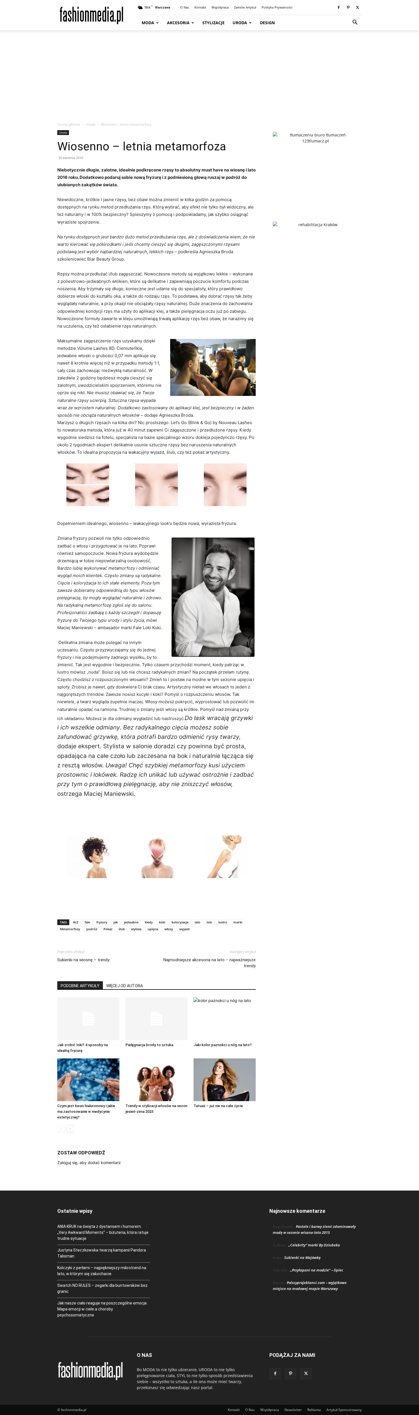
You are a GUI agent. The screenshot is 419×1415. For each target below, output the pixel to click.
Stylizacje (213, 22)
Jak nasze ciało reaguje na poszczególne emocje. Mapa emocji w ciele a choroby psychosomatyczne (102, 1309)
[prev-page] (60, 1128)
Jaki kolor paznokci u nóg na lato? (223, 1045)
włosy (168, 929)
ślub (122, 929)
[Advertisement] (209, 79)
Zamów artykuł (245, 7)
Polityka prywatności (277, 7)
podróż (91, 929)
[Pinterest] (348, 7)
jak (115, 922)
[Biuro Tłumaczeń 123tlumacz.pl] (315, 167)
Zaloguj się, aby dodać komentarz (89, 1162)
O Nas (184, 7)
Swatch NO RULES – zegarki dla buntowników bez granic (102, 1288)
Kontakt (200, 7)
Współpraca (220, 7)
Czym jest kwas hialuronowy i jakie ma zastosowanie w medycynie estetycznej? (86, 1111)
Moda (148, 22)
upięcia (153, 929)
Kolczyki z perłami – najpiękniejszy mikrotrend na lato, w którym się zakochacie (101, 1270)
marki (237, 922)
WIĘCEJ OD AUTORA (124, 985)
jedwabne (131, 922)
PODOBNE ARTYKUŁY (80, 985)
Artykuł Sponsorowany (344, 1409)
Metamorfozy (70, 929)
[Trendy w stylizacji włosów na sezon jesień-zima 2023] (156, 1079)
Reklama (314, 1409)
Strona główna (68, 124)
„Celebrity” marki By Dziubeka (314, 1245)
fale (87, 922)
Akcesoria (178, 22)
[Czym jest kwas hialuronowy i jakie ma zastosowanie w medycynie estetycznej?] (88, 1079)
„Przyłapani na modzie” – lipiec (316, 1270)
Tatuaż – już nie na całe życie (218, 1106)
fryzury (101, 922)
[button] (355, 23)
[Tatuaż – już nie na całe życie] (225, 1079)
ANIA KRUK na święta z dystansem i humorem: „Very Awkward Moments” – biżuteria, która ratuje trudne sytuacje (103, 1232)
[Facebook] (338, 7)
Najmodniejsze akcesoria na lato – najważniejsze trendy (209, 962)
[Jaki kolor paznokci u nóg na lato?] (225, 1018)
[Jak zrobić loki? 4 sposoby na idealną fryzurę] (88, 1018)
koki (162, 922)
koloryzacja (180, 922)
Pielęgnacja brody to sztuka (149, 1045)
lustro (222, 922)
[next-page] (70, 1128)
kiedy (149, 922)
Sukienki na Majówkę (302, 1257)
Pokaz (107, 929)
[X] (357, 7)
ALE (75, 922)
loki (209, 922)
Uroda (240, 22)
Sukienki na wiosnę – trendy (83, 959)
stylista (136, 929)
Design (267, 22)
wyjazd (184, 929)
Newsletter (293, 1409)
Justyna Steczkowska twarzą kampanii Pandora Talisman (101, 1253)
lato (197, 922)
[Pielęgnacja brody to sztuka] (156, 1018)
